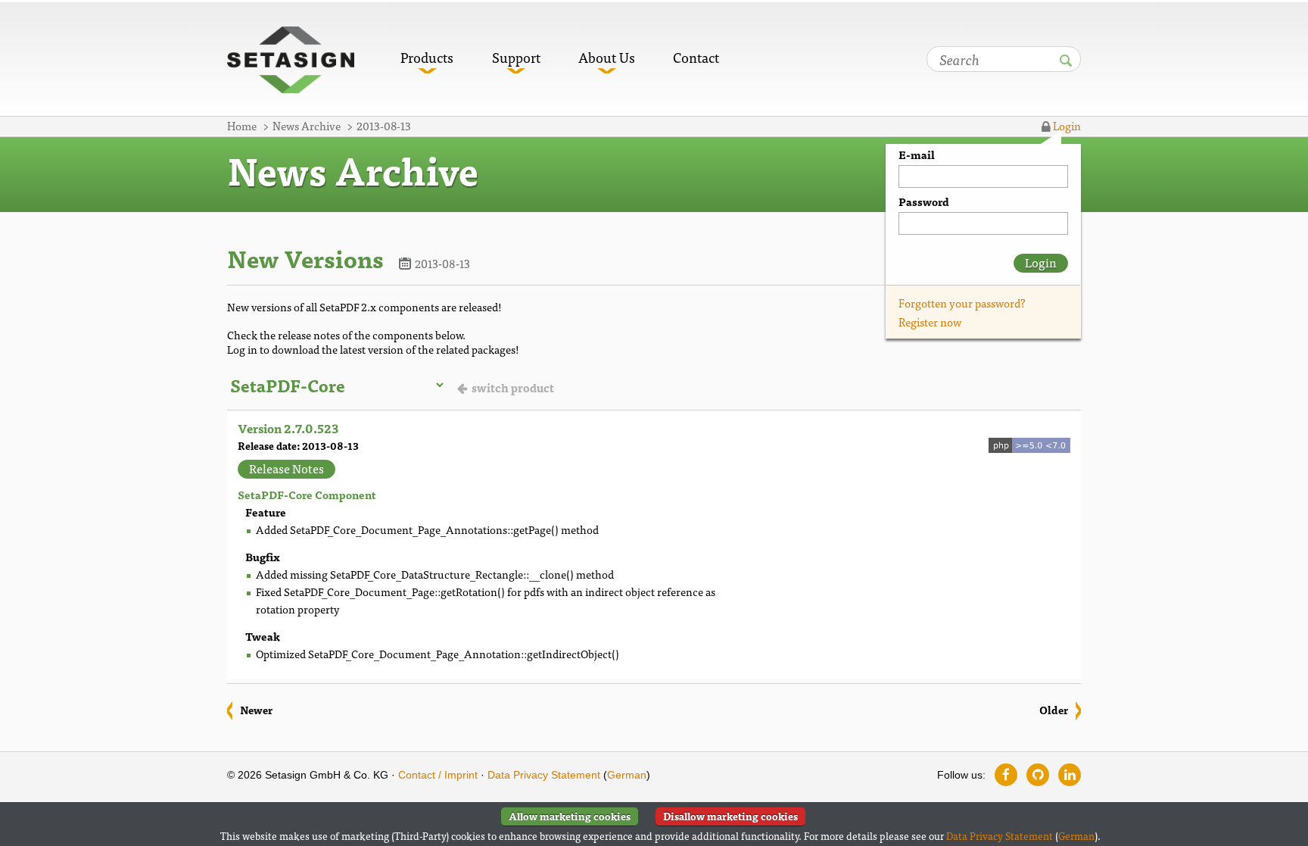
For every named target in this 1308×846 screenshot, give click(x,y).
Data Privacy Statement (543, 775)
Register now (929, 321)
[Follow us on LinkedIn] (1069, 774)
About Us (606, 57)
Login (1066, 125)
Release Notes (286, 469)
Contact (696, 57)
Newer (256, 709)
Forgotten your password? (962, 302)
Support (516, 57)
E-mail (916, 155)
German (626, 775)
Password (923, 202)
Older (1053, 709)
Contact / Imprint (438, 775)
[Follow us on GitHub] (1037, 774)
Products (426, 57)
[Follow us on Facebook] (1006, 774)
